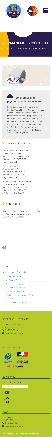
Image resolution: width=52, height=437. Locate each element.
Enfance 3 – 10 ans (16, 280)
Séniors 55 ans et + (16, 291)
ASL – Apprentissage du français (21, 295)
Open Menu (45, 10)
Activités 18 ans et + (16, 288)
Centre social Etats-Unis (15, 272)
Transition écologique (17, 302)
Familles (11, 299)
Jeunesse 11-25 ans (16, 284)
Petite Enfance (14, 276)
